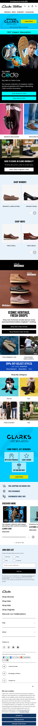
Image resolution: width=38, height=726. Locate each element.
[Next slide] (34, 213)
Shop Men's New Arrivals (19, 327)
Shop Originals (8, 610)
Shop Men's (23, 369)
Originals (18, 560)
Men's (14, 12)
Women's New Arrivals (11, 136)
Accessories (29, 12)
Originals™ (20, 12)
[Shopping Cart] (32, 6)
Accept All (19, 715)
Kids (6, 560)
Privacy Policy (6, 577)
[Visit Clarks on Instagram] (9, 647)
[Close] (33, 686)
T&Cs (30, 369)
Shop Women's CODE (19, 93)
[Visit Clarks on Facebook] (4, 647)
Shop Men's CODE (19, 98)
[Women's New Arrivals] (11, 119)
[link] (14, 520)
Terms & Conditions (27, 576)
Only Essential (19, 719)
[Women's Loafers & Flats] (11, 194)
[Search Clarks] (25, 6)
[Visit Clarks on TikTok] (13, 647)
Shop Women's (11, 369)
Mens (17, 556)
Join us (19, 571)
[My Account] (28, 6)
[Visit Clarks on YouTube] (18, 647)
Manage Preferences (19, 723)
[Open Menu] (36, 6)
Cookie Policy (24, 712)
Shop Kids (6, 605)
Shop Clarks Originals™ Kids (19, 169)
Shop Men (6, 601)
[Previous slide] (31, 213)
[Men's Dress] (11, 233)
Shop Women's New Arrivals (19, 332)
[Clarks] (12, 6)
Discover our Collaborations (14, 614)
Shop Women (8, 597)
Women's (7, 12)
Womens (7, 556)
